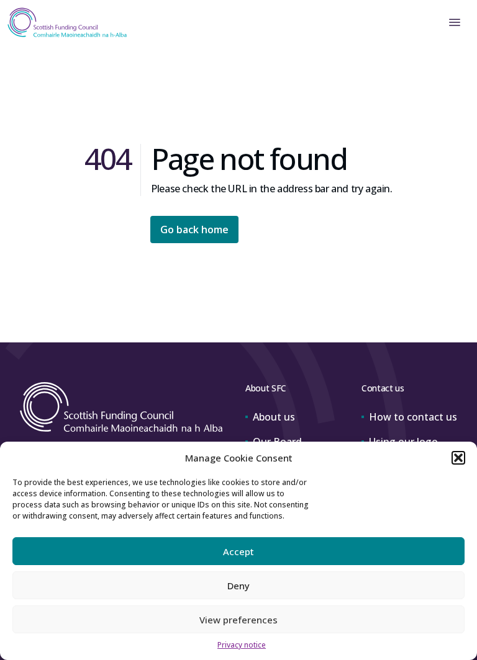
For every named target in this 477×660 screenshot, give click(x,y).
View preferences (238, 619)
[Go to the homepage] (63, 22)
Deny (238, 585)
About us (274, 417)
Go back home (194, 229)
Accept (238, 551)
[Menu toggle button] (454, 22)
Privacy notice (241, 645)
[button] (458, 458)
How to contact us (413, 417)
